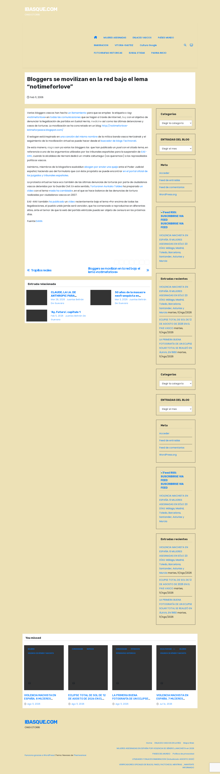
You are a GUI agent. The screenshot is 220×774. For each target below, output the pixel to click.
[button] (185, 45)
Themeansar (80, 755)
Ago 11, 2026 (33, 703)
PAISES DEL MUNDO (161, 753)
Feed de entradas (169, 180)
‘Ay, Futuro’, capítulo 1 (66, 312)
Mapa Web (188, 743)
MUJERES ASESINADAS (115, 37)
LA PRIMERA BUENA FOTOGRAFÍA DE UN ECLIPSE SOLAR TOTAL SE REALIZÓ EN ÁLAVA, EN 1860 (131, 701)
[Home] (95, 37)
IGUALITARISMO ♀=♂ (168, 649)
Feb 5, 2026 (57, 315)
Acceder (164, 173)
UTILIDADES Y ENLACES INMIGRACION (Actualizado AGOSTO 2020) (163, 759)
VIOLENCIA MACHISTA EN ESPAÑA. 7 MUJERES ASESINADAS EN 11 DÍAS (172, 699)
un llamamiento (77, 113)
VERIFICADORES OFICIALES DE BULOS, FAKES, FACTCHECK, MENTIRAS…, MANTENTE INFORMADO (156, 766)
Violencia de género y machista (41, 653)
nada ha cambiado (61, 190)
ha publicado (56, 201)
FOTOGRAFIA (135, 649)
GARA (39, 221)
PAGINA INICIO (159, 52)
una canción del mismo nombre (79, 136)
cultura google (148, 45)
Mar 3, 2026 (121, 299)
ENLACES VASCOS (142, 37)
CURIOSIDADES (77, 649)
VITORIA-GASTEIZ (124, 45)
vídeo (71, 201)
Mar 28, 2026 (58, 299)
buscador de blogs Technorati (118, 141)
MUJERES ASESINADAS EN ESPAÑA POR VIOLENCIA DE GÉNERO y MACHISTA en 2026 (155, 748)
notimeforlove (36, 117)
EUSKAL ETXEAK (137, 52)
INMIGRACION (101, 45)
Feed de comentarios (171, 187)
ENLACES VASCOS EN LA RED (168, 743)
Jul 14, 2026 (166, 703)
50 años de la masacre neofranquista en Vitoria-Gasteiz (130, 296)
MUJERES (31, 649)
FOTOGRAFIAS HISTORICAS (108, 52)
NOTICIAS (90, 649)
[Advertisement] (57, 45)
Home (149, 743)
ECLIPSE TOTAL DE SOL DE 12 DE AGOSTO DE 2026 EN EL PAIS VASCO (175, 324)
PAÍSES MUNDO (166, 37)
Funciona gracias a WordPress (40, 755)
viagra (51, 147)
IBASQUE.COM (41, 9)
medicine (96, 121)
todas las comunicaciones (65, 117)
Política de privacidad (183, 753)
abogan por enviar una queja (101, 167)
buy (124, 117)
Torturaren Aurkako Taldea (106, 186)
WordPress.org (168, 194)
